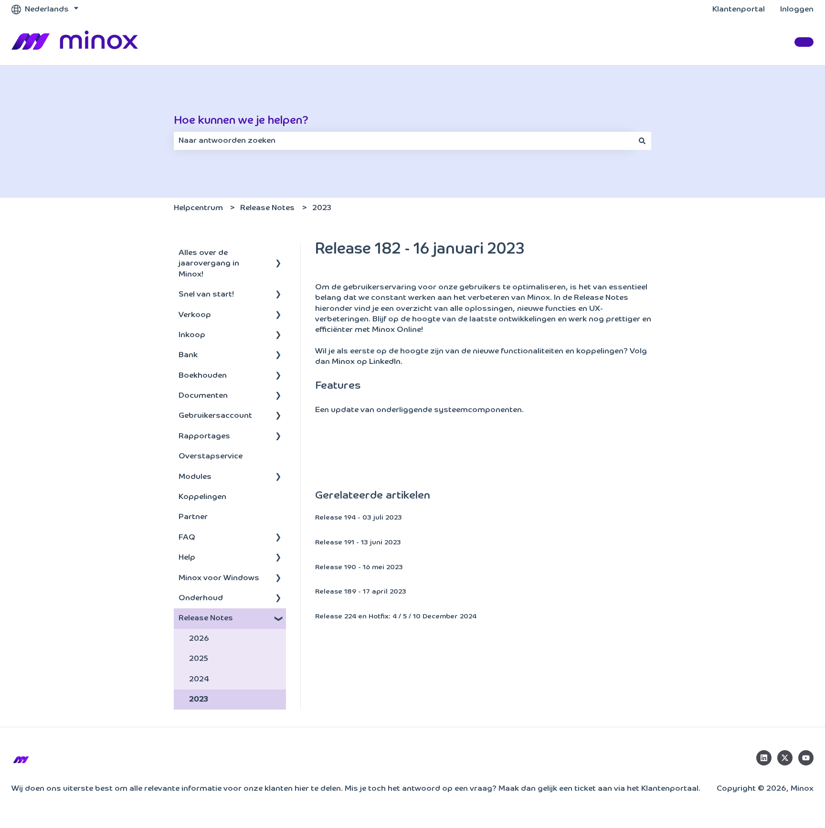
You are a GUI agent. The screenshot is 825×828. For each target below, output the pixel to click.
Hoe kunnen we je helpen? (241, 120)
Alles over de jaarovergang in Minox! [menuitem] (209, 263)
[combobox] (403, 141)
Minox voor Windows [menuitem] (219, 578)
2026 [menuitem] (199, 639)
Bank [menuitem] (188, 355)
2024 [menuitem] (199, 679)
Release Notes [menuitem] (206, 618)
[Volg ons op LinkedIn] (764, 757)
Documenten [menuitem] (203, 396)
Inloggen (797, 9)
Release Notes (267, 208)
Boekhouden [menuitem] (203, 376)
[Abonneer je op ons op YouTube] (806, 757)
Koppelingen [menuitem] (202, 497)
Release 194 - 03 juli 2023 (358, 517)
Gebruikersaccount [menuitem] (215, 416)
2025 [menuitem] (198, 659)
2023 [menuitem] (198, 699)
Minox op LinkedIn (366, 362)
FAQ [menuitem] (187, 537)
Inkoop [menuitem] (192, 335)
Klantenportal (738, 9)
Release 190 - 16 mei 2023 (359, 567)
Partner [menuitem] (193, 517)
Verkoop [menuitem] (195, 315)
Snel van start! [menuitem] (206, 294)
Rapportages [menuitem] (204, 436)
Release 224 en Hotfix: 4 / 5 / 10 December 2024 (395, 616)
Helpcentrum (198, 208)
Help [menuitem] (187, 558)
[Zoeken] (642, 141)
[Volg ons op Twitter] (785, 757)
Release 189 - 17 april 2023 (360, 591)
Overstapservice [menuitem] (211, 456)
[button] (278, 254)
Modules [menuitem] (195, 477)
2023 (321, 208)
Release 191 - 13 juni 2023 (358, 542)
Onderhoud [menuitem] (201, 598)
